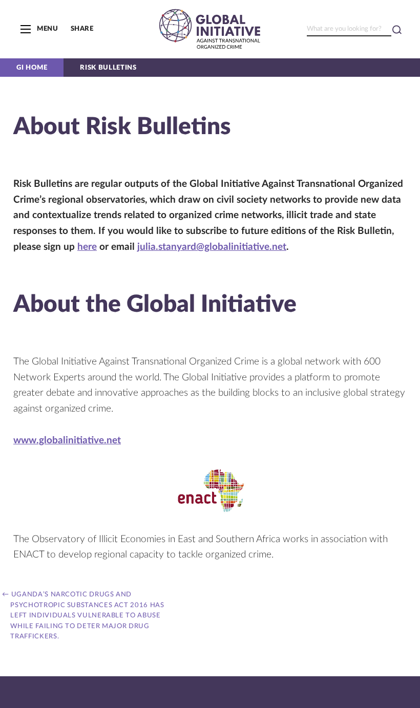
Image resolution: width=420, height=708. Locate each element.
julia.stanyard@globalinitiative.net (211, 247)
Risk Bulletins (108, 68)
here (87, 247)
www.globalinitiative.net (67, 440)
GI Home (31, 68)
